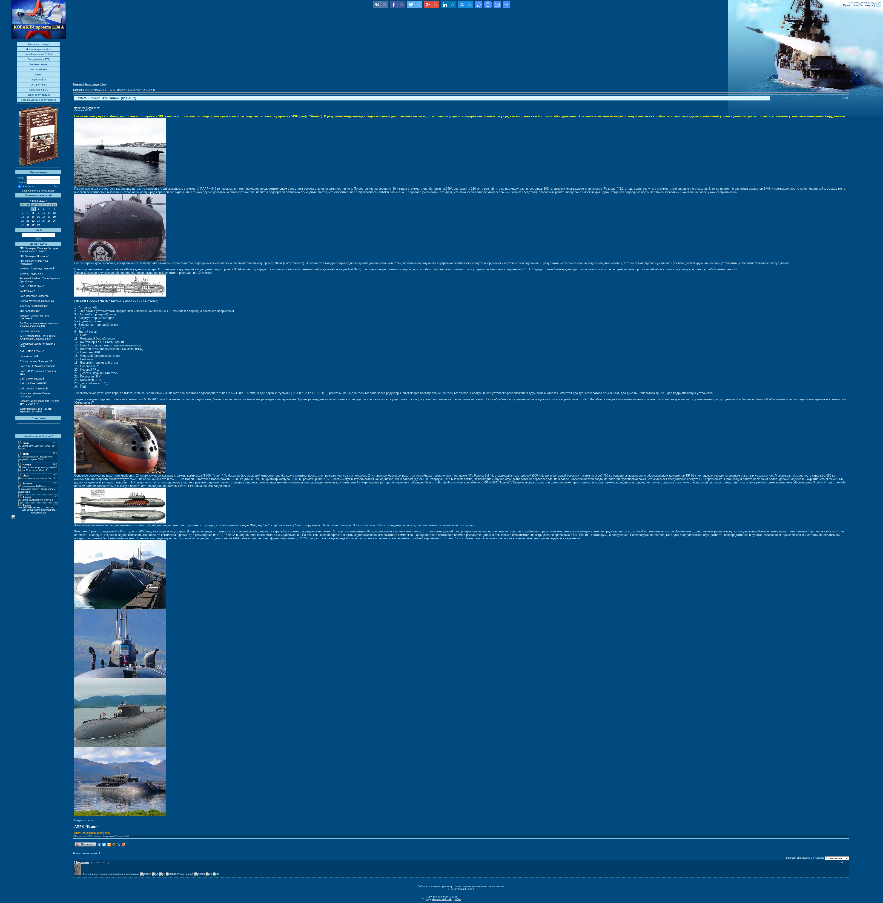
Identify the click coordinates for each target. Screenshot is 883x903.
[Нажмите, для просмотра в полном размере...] (120, 186)
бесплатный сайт (442, 899)
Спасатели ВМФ (29, 356)
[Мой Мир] (114, 845)
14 (27, 216)
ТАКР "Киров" (27, 291)
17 (43, 216)
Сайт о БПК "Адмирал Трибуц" (37, 366)
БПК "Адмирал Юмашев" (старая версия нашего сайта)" (39, 249)
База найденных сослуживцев (38, 99)
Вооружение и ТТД (38, 59)
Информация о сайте (38, 49)
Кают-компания (38, 64)
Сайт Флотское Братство (34, 295)
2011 (88, 90)
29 (33, 224)
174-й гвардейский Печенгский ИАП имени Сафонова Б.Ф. (37, 337)
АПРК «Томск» (86, 827)
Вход (104, 84)
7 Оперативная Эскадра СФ (36, 361)
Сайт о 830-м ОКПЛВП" (33, 383)
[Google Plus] (123, 845)
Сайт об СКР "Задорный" (34, 388)
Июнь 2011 (38, 200)
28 (27, 224)
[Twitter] (104, 845)
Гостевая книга (38, 84)
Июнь (96, 90)
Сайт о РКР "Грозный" (32, 378)
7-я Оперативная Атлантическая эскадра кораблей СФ (39, 324)
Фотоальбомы (38, 69)
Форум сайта (38, 79)
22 (33, 220)
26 (54, 220)
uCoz (458, 899)
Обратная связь (38, 89)
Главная (78, 84)
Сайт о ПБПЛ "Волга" (32, 351)
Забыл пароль (30, 190)
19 (54, 216)
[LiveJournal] (118, 845)
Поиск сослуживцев (38, 94)
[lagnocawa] (78, 873)
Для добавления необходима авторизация (38, 511)
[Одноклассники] (109, 845)
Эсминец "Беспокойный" (34, 305)
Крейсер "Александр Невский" (37, 268)
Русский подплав (30, 331)
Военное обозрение (87, 107)
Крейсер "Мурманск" (32, 273)
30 (38, 224)
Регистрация (47, 190)
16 (38, 216)
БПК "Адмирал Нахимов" (34, 256)
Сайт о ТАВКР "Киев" (32, 286)
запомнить (27, 186)
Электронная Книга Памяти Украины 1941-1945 (36, 410)
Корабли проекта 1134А (38, 54)
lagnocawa (108, 836)
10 (43, 212)
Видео (38, 74)
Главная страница (38, 44)
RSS (878, 5)
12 (54, 212)
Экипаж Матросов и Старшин (37, 301)
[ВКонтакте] (99, 845)
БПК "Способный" (30, 310)
